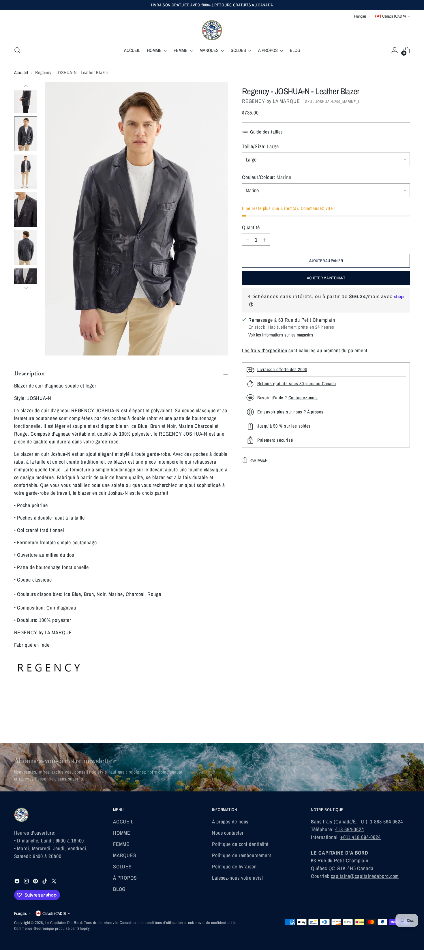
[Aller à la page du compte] (394, 50)
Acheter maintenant (326, 278)
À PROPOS (125, 877)
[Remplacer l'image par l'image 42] (25, 209)
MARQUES (124, 855)
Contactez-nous (303, 397)
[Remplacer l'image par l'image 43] (25, 247)
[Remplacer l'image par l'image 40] (25, 133)
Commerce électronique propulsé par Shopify (52, 928)
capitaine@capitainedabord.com (365, 876)
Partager (258, 460)
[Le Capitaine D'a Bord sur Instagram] (26, 882)
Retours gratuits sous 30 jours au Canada (296, 383)
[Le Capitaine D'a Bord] (212, 30)
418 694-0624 (349, 829)
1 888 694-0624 (386, 821)
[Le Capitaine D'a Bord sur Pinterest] (36, 882)
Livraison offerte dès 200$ (282, 369)
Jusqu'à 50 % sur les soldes (284, 426)
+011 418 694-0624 (360, 837)
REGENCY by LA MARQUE (271, 101)
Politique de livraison (234, 866)
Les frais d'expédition (264, 350)
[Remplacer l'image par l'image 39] (25, 95)
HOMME (122, 832)
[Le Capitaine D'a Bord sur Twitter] (54, 882)
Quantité (251, 227)
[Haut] (25, 86)
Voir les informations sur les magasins (280, 335)
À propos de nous (230, 821)
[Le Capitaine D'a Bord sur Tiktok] (45, 882)
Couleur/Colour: (266, 177)
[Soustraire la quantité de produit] (247, 239)
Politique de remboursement (241, 855)
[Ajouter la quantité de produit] (265, 239)
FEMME (121, 844)
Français (360, 16)
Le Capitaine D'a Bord (63, 922)
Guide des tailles (266, 132)
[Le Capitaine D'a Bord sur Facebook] (17, 882)
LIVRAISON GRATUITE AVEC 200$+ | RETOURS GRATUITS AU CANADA (212, 4)
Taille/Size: (260, 146)
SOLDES (122, 866)
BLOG (119, 889)
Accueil (21, 72)
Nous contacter (228, 832)
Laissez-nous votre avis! (237, 877)
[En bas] (25, 288)
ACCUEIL (123, 821)
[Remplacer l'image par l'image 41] (25, 172)
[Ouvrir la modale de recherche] (17, 50)
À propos (315, 412)
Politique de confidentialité (240, 844)
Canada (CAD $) (394, 16)
